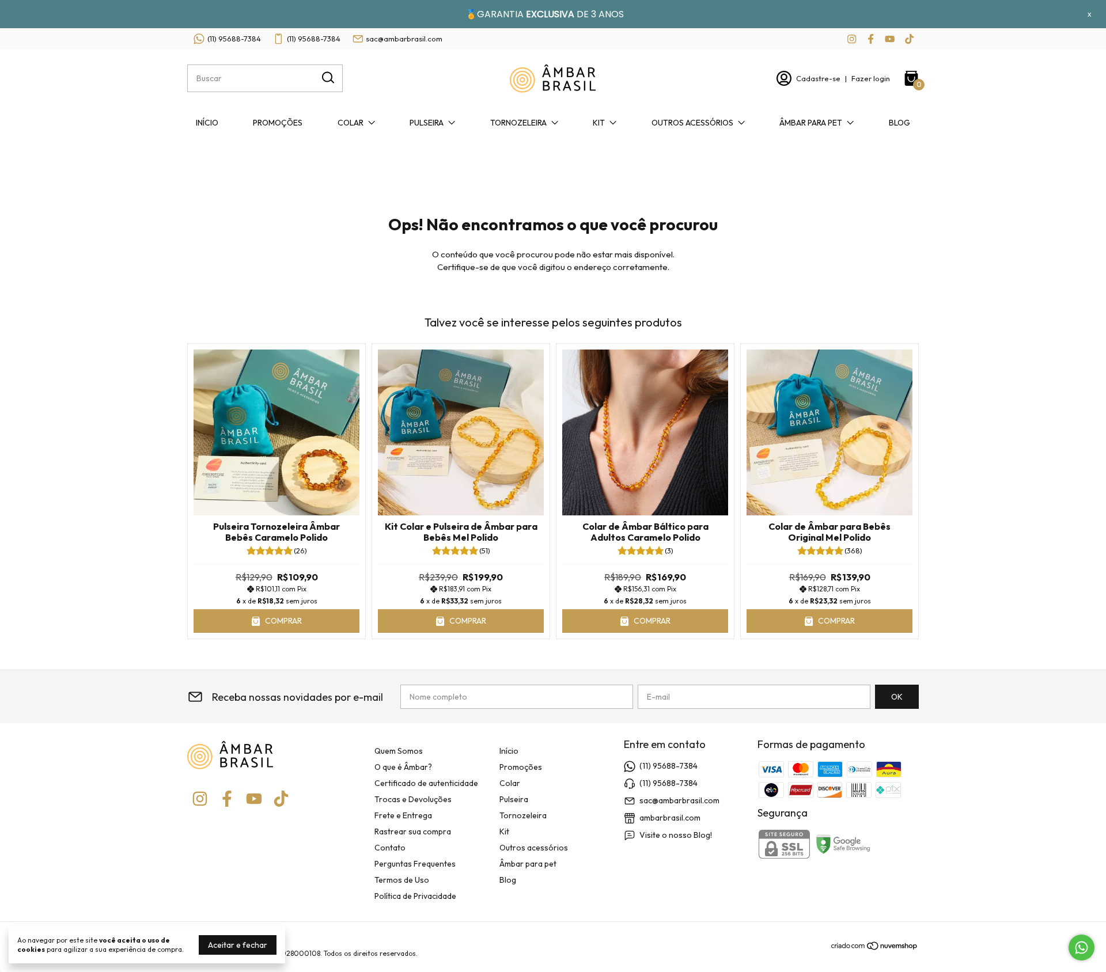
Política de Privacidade (415, 896)
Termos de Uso (401, 880)
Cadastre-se (818, 78)
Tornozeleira (518, 122)
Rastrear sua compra (412, 831)
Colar (350, 122)
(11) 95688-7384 (234, 38)
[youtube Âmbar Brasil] (889, 38)
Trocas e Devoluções (413, 799)
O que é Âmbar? (403, 767)
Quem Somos (398, 751)
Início (207, 122)
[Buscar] (327, 78)
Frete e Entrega (403, 815)
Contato (390, 847)
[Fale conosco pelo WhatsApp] (1081, 947)
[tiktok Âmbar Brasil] (909, 38)
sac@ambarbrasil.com (404, 38)
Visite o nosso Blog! (675, 835)
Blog (899, 122)
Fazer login (870, 78)
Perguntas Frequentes (415, 864)
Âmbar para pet (810, 122)
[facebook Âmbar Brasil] (870, 38)
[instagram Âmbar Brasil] (851, 38)
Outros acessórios (692, 122)
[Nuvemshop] (875, 948)
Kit (599, 122)
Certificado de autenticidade (426, 783)
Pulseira (427, 122)
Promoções (277, 122)
